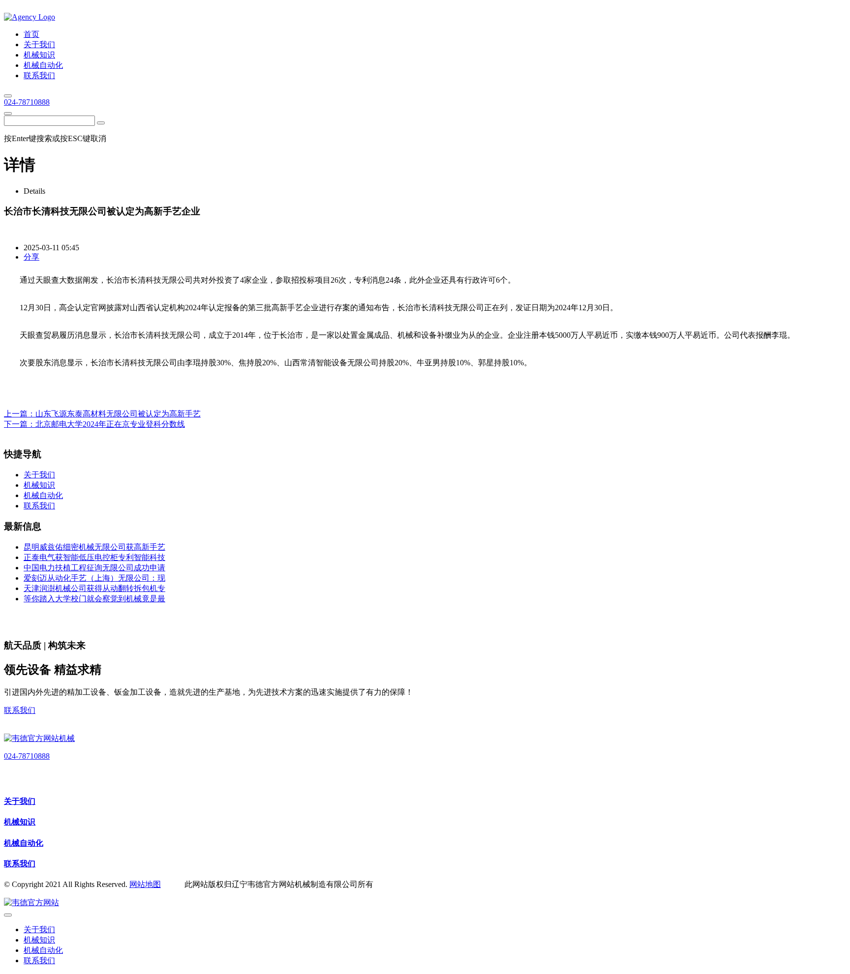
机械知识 (19, 822)
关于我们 (19, 801)
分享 (31, 257)
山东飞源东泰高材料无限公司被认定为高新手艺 (118, 414)
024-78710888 (27, 102)
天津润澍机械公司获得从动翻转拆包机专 (94, 588)
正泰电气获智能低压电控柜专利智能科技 (94, 557)
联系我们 (19, 710)
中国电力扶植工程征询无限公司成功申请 (94, 567)
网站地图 (145, 884)
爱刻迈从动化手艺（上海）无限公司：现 (94, 578)
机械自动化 (23, 843)
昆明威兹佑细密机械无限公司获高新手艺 (94, 547)
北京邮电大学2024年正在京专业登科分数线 (110, 424)
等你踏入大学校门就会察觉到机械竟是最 (94, 598)
